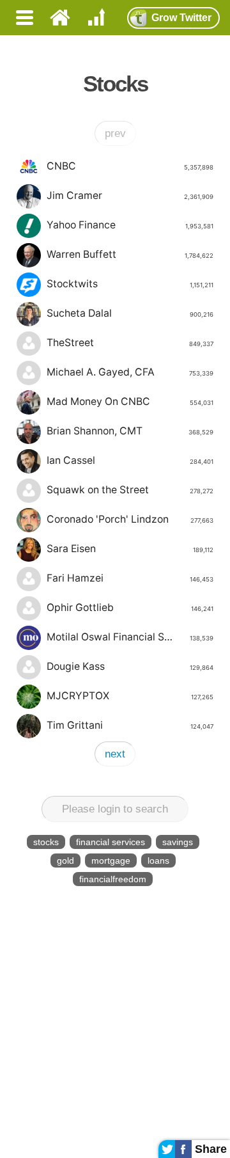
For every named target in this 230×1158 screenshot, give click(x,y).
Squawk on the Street (130, 490)
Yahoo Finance (130, 225)
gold (65, 860)
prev (115, 133)
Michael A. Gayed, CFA (130, 372)
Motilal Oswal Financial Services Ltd (130, 637)
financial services (110, 842)
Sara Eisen (130, 549)
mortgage (110, 860)
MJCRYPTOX (130, 696)
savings (177, 842)
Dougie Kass (130, 666)
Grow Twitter (181, 17)
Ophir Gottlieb (130, 607)
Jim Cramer (130, 195)
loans (158, 860)
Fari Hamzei (130, 578)
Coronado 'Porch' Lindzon (130, 519)
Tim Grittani (130, 725)
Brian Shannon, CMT (130, 431)
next (115, 754)
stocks (46, 842)
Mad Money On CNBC (130, 401)
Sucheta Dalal (130, 313)
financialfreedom (112, 879)
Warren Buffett (130, 254)
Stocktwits (130, 284)
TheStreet (130, 343)
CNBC (130, 166)
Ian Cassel (130, 460)
